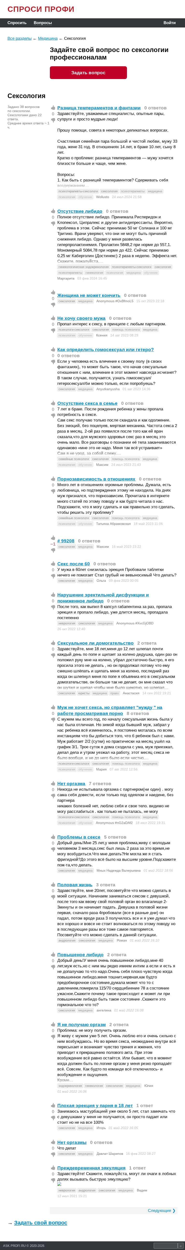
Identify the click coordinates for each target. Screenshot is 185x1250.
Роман (122, 940)
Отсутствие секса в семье (87, 403)
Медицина (48, 38)
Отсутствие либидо (79, 211)
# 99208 (65, 540)
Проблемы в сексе (78, 837)
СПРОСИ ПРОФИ (40, 9)
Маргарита (65, 278)
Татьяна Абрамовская (113, 524)
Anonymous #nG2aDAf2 (114, 823)
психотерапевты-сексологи (78, 191)
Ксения (101, 335)
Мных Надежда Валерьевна (119, 870)
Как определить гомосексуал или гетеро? (105, 349)
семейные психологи (74, 459)
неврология (67, 623)
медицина (155, 191)
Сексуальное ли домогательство (95, 643)
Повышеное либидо (80, 954)
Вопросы (43, 22)
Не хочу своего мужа (81, 318)
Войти (170, 22)
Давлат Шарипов (110, 1154)
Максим (102, 465)
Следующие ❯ (162, 1210)
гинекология (94, 272)
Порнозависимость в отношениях (96, 478)
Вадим (142, 1190)
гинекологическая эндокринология (84, 267)
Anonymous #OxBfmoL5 (114, 301)
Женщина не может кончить (88, 295)
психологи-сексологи (74, 329)
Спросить (16, 22)
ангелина (104, 1010)
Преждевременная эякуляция (91, 1167)
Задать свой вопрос (40, 1223)
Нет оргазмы (71, 1142)
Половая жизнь (74, 884)
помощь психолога (126, 329)
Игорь (101, 1128)
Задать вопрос (88, 72)
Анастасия (131, 693)
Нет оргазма (71, 783)
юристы (83, 693)
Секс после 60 (73, 563)
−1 (53, 544)
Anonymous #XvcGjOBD (134, 623)
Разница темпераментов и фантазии (99, 107)
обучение (85, 197)
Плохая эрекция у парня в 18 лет (95, 1105)
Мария (101, 769)
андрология (67, 940)
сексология (109, 191)
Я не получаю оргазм (81, 1024)
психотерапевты (133, 191)
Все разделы (19, 38)
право (114, 693)
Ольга (101, 580)
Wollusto (102, 197)
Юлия (148, 1086)
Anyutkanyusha (108, 389)
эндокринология (70, 1086)
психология (67, 197)
